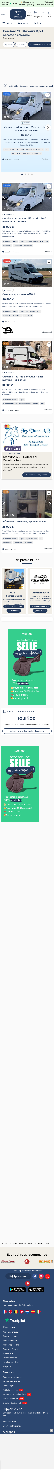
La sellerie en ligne (11, 1362)
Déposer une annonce (18, 14)
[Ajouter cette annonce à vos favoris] (47, 95)
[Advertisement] (27, 64)
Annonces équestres (11, 1349)
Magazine (7, 1366)
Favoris (29, 15)
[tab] (22, 174)
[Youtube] (47, 1276)
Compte (43, 17)
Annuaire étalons (10, 1340)
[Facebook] (34, 1276)
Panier (50, 17)
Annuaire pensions (11, 1344)
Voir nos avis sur (5, 3)
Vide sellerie (8, 1353)
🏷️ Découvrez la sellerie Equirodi (26, 3)
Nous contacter (9, 1421)
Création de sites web (12, 1403)
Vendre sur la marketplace (14, 1394)
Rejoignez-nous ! (18, 1276)
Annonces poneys (10, 1336)
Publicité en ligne (10, 1390)
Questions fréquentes (12, 1426)
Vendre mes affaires (11, 1381)
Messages (36, 17)
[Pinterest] (27, 1283)
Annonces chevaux (11, 1332)
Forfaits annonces (10, 1398)
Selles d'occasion (10, 1357)
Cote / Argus (8, 1385)
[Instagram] (41, 1276)
